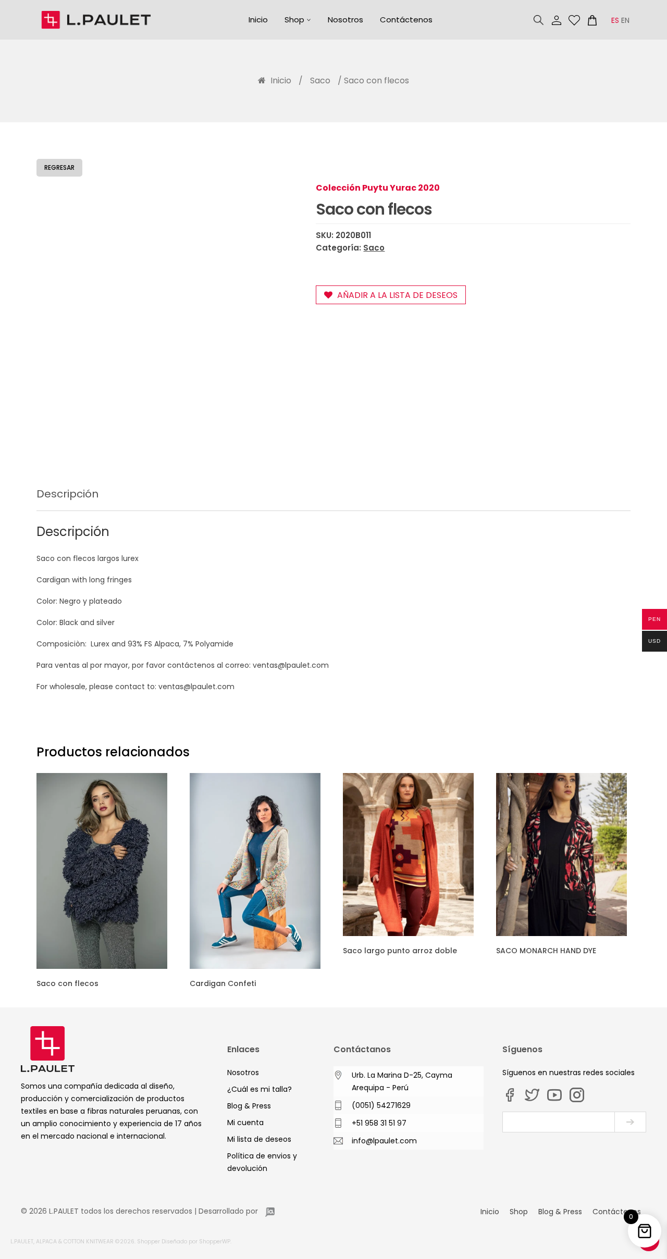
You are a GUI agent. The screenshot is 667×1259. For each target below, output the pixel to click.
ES (615, 20)
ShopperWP (214, 1241)
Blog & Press (249, 1106)
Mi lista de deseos (574, 20)
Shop (294, 19)
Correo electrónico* (558, 1122)
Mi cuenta (556, 20)
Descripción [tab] (67, 494)
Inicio (258, 19)
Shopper (148, 1241)
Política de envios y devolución (262, 1162)
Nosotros (345, 19)
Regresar (59, 167)
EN (625, 20)
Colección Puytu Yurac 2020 (378, 188)
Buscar (539, 20)
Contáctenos (406, 19)
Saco (320, 80)
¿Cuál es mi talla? (259, 1089)
